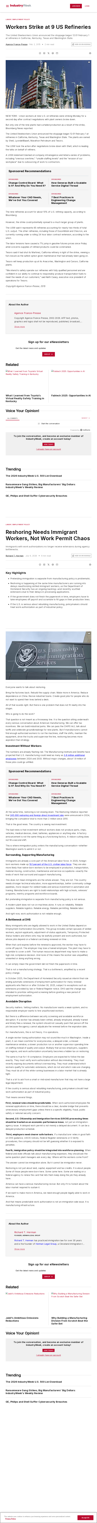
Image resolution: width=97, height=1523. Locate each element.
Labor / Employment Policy (18, 19)
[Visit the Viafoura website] (85, 430)
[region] (48, 424)
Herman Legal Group (46, 1244)
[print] (90, 53)
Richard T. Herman (15, 556)
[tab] (12, 418)
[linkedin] (44, 53)
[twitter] (48, 53)
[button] (7, 6)
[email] (57, 53)
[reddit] (53, 53)
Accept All (85, 1518)
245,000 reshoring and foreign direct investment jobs (37, 815)
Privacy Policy (10, 1519)
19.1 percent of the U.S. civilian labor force (50, 864)
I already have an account (48, 449)
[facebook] (40, 53)
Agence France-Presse (16, 44)
